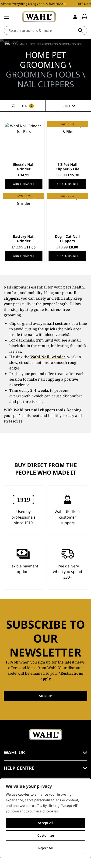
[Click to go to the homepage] (39, 16)
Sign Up (45, 696)
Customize (45, 835)
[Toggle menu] (6, 17)
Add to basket (24, 184)
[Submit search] (80, 30)
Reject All (45, 848)
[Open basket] (84, 16)
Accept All (45, 823)
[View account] (75, 17)
